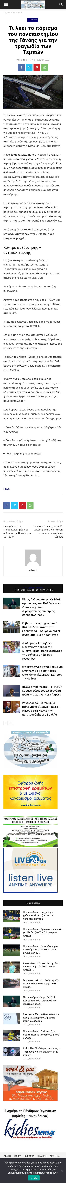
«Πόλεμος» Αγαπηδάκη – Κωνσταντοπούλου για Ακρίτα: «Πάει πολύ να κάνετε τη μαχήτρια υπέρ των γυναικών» (42, 650)
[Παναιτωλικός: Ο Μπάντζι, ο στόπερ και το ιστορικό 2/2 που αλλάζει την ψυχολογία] (11, 1035)
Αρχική (6, 12)
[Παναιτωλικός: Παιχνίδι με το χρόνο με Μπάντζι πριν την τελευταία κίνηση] (11, 916)
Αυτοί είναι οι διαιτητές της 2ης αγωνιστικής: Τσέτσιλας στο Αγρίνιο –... (41, 966)
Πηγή (6, 488)
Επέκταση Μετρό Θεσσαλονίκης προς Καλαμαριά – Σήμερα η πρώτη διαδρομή (41, 1017)
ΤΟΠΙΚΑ (17, 1156)
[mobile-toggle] (5, 4)
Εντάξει (34, 1178)
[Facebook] (21, 67)
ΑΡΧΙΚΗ (7, 1156)
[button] (61, 4)
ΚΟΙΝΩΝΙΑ (29, 1156)
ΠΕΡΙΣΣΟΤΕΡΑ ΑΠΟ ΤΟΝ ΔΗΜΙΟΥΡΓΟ (33, 590)
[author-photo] (33, 565)
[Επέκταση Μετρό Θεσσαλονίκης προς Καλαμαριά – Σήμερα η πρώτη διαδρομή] (11, 1018)
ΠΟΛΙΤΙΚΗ (17, 12)
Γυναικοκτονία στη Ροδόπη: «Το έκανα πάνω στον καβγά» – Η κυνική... (41, 983)
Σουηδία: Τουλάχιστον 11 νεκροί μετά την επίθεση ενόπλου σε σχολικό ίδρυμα (48, 531)
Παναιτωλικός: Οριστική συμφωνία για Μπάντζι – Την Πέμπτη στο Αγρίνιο (42, 932)
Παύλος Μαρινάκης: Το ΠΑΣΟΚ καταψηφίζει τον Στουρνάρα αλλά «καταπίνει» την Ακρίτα (42, 690)
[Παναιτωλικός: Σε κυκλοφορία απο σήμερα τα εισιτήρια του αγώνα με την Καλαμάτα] (11, 950)
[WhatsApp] (44, 67)
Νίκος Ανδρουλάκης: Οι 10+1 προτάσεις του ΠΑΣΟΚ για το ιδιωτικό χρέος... (39, 1000)
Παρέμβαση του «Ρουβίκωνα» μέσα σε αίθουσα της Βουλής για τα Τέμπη (17, 531)
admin (24, 59)
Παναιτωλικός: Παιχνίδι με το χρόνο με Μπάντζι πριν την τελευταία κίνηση (39, 915)
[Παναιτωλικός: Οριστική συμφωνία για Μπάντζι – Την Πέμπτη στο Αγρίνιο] (11, 933)
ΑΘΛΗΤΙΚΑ (55, 1156)
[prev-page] (5, 723)
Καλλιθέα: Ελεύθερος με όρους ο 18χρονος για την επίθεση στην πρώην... (41, 1051)
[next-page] (11, 723)
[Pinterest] (37, 67)
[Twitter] (29, 67)
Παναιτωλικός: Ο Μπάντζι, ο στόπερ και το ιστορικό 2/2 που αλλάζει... (41, 1034)
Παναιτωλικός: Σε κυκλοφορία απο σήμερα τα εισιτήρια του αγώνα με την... (40, 949)
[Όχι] (61, 1170)
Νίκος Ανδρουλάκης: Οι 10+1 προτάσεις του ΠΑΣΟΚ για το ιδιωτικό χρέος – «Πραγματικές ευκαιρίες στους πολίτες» (41, 607)
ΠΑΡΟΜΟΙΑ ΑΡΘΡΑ (33, 587)
